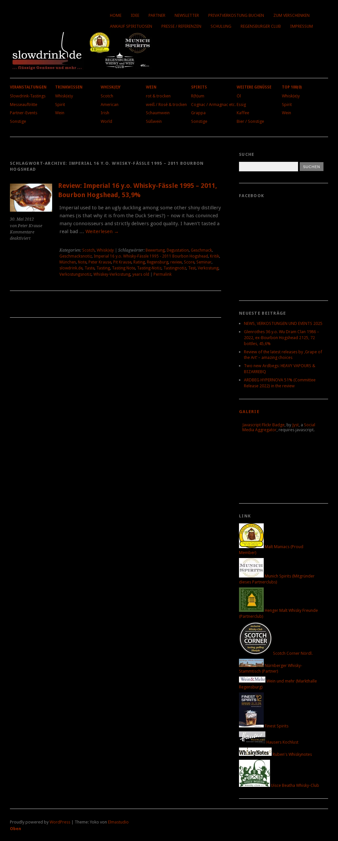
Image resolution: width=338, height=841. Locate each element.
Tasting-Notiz (149, 268)
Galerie (249, 411)
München (67, 262)
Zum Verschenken (291, 15)
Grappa (198, 112)
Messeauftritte (23, 104)
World (106, 121)
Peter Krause (99, 262)
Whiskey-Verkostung (111, 274)
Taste (89, 268)
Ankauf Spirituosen (131, 26)
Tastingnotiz (174, 268)
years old (140, 274)
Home (115, 15)
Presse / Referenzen (181, 26)
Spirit (60, 104)
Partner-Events (23, 112)
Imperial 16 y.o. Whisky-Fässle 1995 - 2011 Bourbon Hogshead (151, 256)
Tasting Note (123, 268)
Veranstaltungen (28, 87)
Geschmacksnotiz (75, 256)
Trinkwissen (69, 87)
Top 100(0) (292, 87)
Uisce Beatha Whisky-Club (294, 785)
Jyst (295, 424)
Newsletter (187, 15)
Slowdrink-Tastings (28, 95)
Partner (157, 15)
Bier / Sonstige (250, 121)
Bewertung (155, 250)
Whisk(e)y (64, 95)
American (109, 104)
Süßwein (154, 121)
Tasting (103, 268)
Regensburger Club (261, 26)
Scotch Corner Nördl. (292, 653)
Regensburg (157, 262)
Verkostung (208, 268)
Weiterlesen (102, 231)
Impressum (301, 26)
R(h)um (197, 95)
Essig (241, 104)
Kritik (214, 256)
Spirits (199, 87)
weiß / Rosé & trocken (166, 104)
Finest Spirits (276, 725)
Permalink (162, 274)
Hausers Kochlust (281, 742)
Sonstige (18, 121)
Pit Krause (122, 262)
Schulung (221, 26)
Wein (59, 112)
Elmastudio (118, 822)
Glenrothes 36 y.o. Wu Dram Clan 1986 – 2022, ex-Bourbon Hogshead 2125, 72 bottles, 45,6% (281, 337)
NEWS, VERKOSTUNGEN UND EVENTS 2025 (283, 323)
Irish (105, 112)
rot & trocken (158, 95)
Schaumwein (158, 112)
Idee (135, 15)
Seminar (204, 262)
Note (82, 262)
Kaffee (243, 112)
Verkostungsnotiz (75, 274)
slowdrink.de (71, 268)
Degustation (178, 250)
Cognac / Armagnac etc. (213, 104)
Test (192, 268)
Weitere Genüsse (254, 87)
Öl (239, 95)
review (176, 262)
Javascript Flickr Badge (263, 424)
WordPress (60, 822)
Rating (139, 262)
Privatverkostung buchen (236, 15)
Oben (15, 828)
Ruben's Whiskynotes (292, 754)
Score (189, 262)
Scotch (107, 95)
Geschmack (201, 250)
